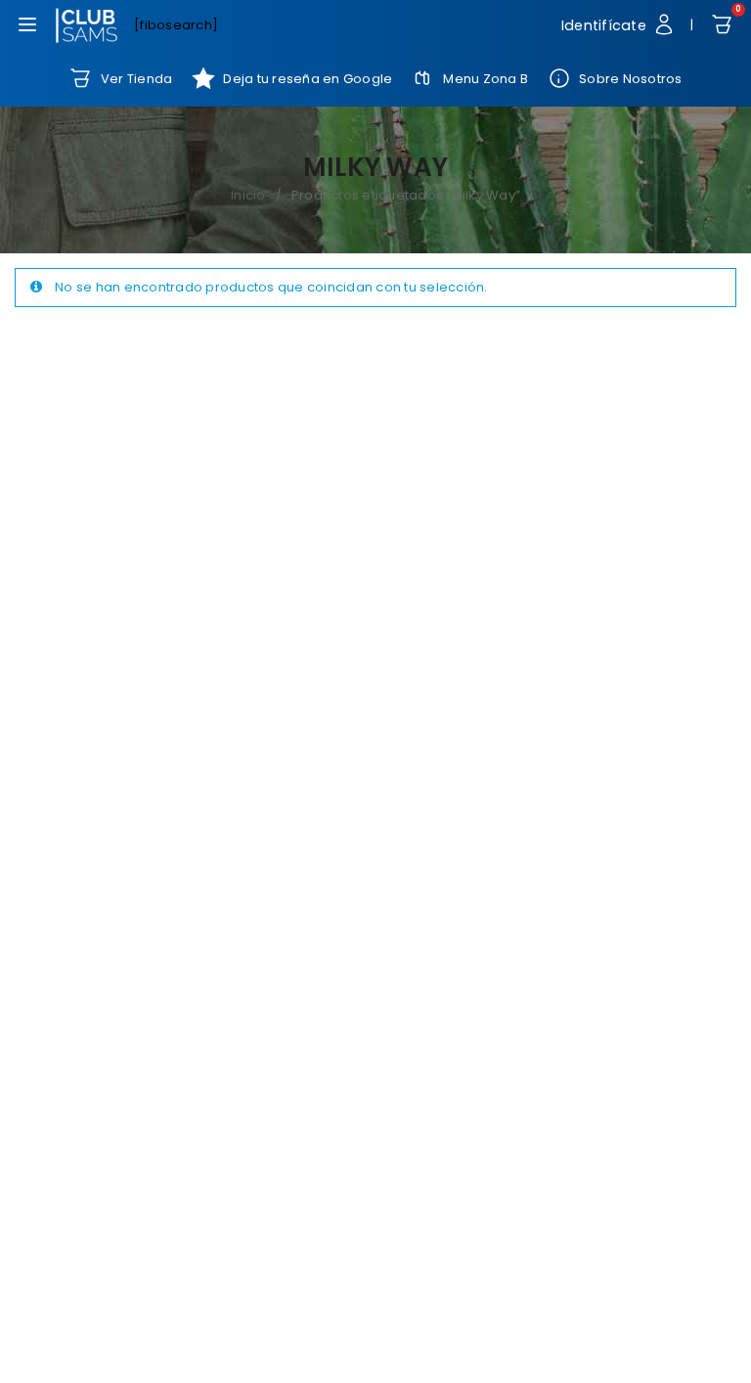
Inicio (248, 195)
